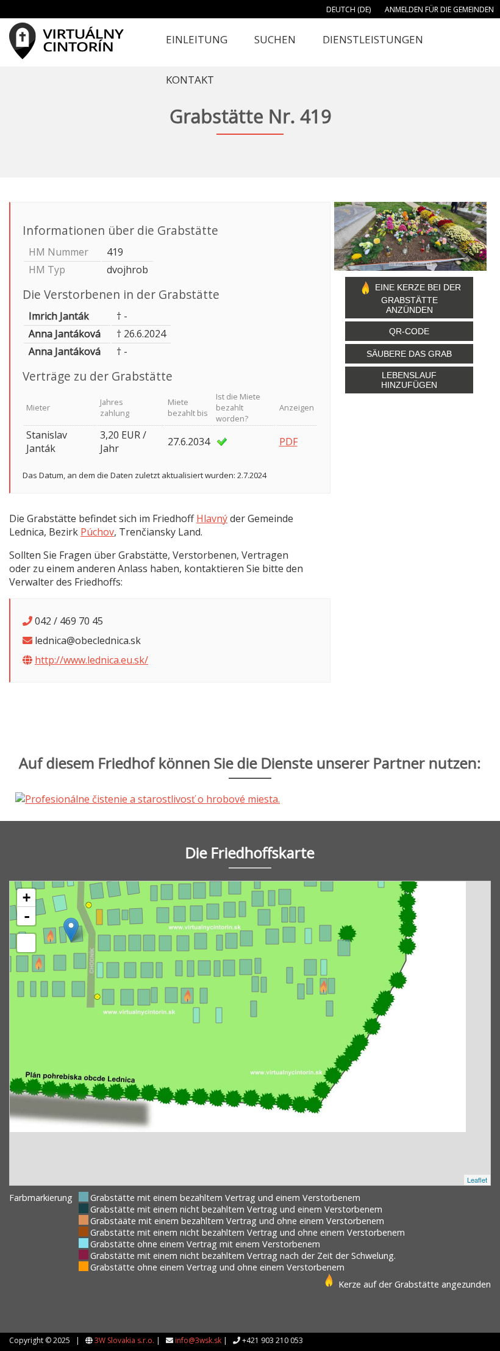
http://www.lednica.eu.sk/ (91, 660)
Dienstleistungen (373, 39)
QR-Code (409, 331)
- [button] (27, 916)
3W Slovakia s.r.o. (124, 1340)
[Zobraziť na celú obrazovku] (26, 943)
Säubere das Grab (409, 354)
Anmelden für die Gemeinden (439, 9)
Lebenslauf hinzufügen (409, 380)
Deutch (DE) (348, 9)
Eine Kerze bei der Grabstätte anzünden (417, 298)
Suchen (275, 39)
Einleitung (196, 39)
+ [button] (26, 897)
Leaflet (477, 1179)
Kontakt (190, 80)
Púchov (97, 532)
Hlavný (211, 518)
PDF (288, 441)
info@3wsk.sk (198, 1340)
